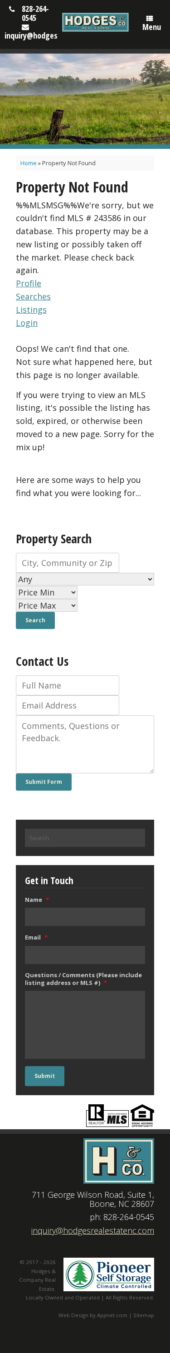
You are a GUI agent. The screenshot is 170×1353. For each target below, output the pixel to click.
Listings (31, 309)
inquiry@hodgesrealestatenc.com (92, 1230)
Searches (33, 296)
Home (28, 163)
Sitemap (143, 1315)
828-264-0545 (35, 13)
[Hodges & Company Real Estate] (95, 22)
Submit (44, 1076)
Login (27, 322)
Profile (28, 283)
